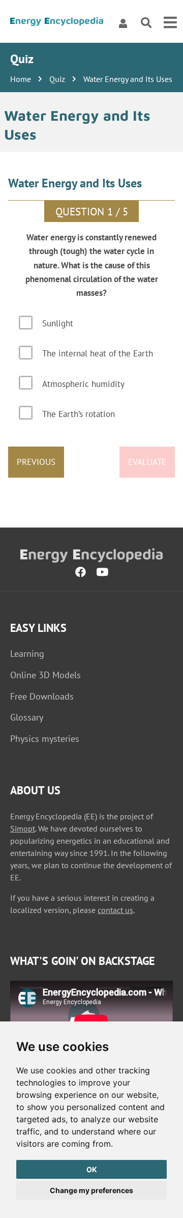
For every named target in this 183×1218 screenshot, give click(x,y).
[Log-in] (123, 23)
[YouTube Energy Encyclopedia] (102, 572)
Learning (27, 653)
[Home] (56, 23)
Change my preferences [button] (91, 1190)
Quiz (57, 79)
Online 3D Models (45, 675)
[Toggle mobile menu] (170, 23)
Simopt (22, 828)
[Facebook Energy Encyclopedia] (80, 572)
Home (20, 79)
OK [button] (91, 1169)
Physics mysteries (44, 738)
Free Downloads (42, 696)
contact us (115, 910)
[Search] (146, 23)
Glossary (26, 717)
